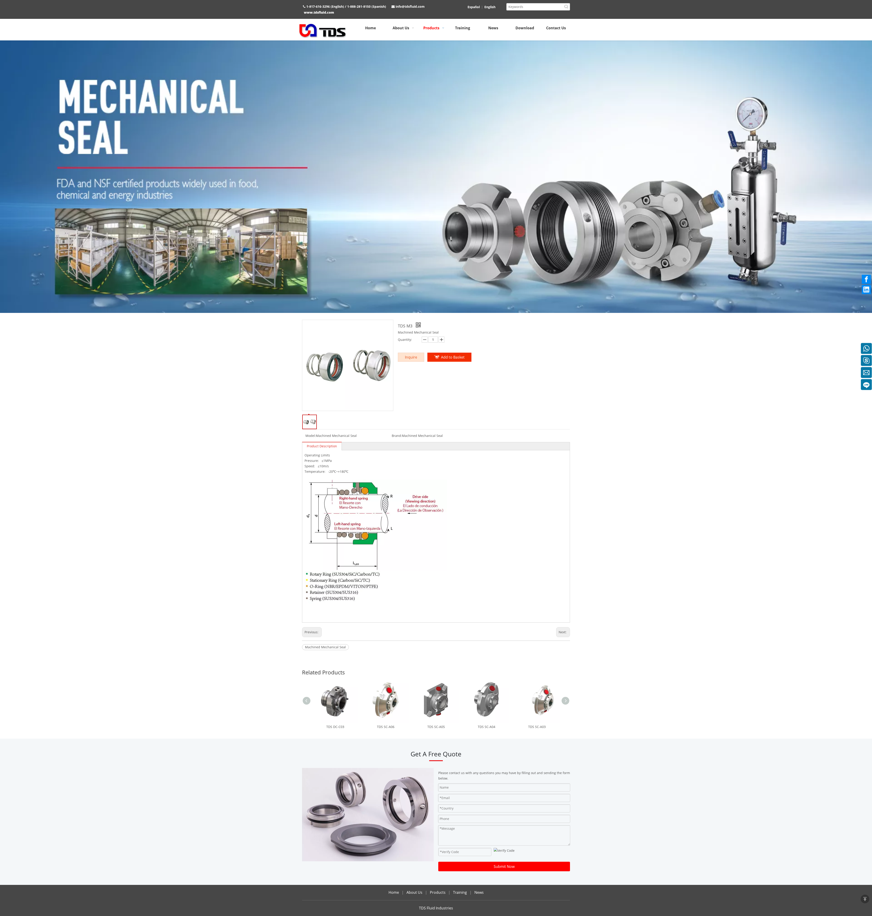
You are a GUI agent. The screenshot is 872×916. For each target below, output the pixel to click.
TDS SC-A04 (486, 727)
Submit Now (504, 866)
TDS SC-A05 (436, 727)
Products (438, 892)
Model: (310, 435)
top (865, 899)
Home (394, 892)
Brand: (397, 435)
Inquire (411, 357)
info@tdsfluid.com (410, 6)
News (479, 892)
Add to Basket (453, 357)
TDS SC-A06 (385, 727)
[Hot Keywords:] (566, 6)
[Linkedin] (866, 289)
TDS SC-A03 (537, 727)
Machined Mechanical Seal (325, 647)
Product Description (322, 446)
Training (460, 892)
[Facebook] (866, 279)
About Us (414, 892)
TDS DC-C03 (335, 727)
